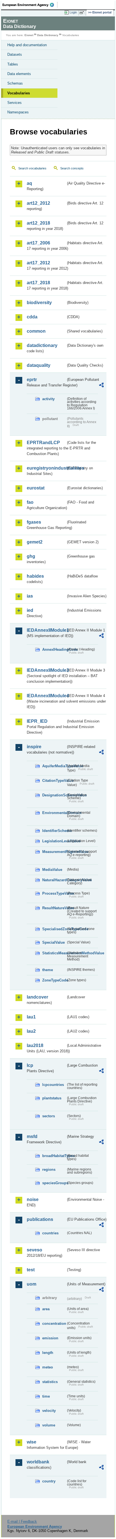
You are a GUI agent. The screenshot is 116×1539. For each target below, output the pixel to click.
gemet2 (35, 542)
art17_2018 (38, 282)
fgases (34, 522)
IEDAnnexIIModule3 (46, 670)
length (47, 1353)
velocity (49, 1411)
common (36, 331)
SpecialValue (53, 942)
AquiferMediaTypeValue (54, 766)
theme (47, 970)
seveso (34, 1249)
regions (48, 1169)
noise (33, 1199)
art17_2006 (38, 243)
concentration (54, 1323)
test (31, 1269)
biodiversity (39, 302)
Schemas (15, 83)
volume (48, 1425)
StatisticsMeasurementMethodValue (54, 953)
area (46, 1309)
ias (30, 596)
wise (31, 1442)
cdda (32, 316)
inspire (34, 746)
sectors (48, 1116)
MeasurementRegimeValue (54, 852)
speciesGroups (54, 1183)
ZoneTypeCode (54, 980)
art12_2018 (38, 223)
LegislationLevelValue (54, 841)
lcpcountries (53, 1085)
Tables (12, 64)
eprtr (32, 379)
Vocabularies (18, 93)
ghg (31, 556)
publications (40, 1219)
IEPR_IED (37, 721)
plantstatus (51, 1098)
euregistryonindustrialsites (46, 468)
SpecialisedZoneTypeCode (54, 929)
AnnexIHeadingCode (54, 649)
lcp (30, 1065)
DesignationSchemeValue (54, 795)
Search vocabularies (32, 168)
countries (50, 1233)
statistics (50, 1382)
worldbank (38, 1461)
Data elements (19, 74)
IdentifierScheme (54, 831)
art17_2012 (38, 262)
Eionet (28, 35)
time (46, 1396)
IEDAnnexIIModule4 (46, 695)
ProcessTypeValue (54, 893)
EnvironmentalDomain (54, 813)
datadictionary (42, 345)
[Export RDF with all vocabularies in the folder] (101, 386)
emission (50, 1338)
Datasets (14, 54)
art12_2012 (38, 203)
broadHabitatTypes (54, 1156)
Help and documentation (27, 45)
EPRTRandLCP (43, 442)
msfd (32, 1136)
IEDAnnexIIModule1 (46, 630)
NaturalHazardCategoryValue (54, 880)
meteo (47, 1367)
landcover (37, 997)
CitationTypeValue (54, 780)
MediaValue (52, 870)
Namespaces (18, 112)
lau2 (31, 1031)
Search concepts (72, 168)
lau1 (31, 1017)
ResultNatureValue (54, 908)
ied (30, 610)
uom (31, 1284)
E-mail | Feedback (22, 1521)
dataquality (38, 365)
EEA (30, 5)
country (48, 1481)
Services (14, 103)
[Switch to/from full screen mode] (83, 12)
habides (35, 576)
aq (29, 183)
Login (73, 12)
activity (48, 399)
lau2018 (35, 1045)
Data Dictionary (47, 35)
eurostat (35, 488)
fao (30, 502)
